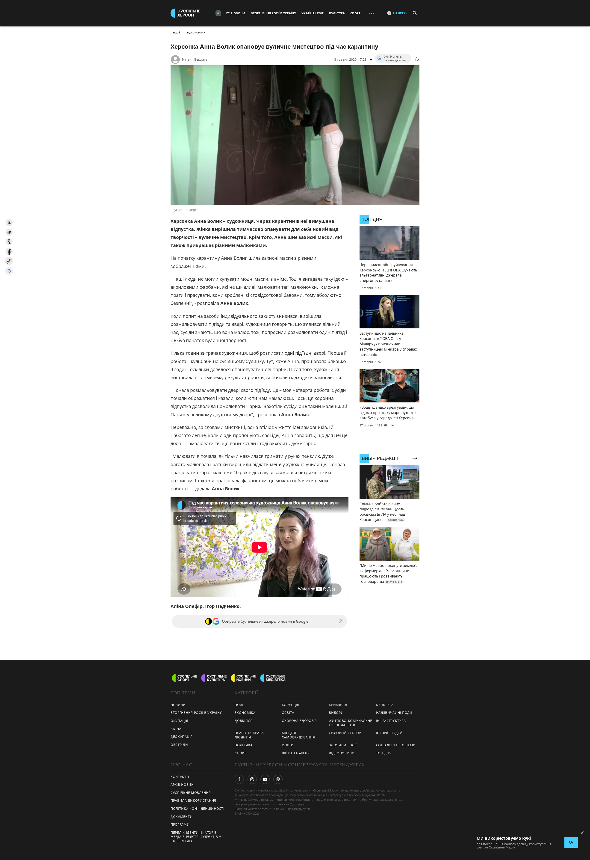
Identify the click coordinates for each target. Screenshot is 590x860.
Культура (337, 13)
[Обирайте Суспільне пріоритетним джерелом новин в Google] (9, 271)
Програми (180, 824)
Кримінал (338, 704)
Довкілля (244, 720)
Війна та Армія (296, 753)
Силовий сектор (345, 733)
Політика (244, 745)
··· (371, 13)
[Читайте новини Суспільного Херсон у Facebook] (239, 779)
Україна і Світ (312, 13)
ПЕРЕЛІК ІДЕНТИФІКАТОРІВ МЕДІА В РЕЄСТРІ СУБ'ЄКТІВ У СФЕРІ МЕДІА (196, 836)
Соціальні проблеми (396, 745)
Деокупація (182, 736)
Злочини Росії (343, 745)
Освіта (288, 712)
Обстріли (179, 744)
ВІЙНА (176, 728)
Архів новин (182, 784)
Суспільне (297, 804)
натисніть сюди (299, 809)
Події (176, 32)
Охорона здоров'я (299, 720)
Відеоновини (196, 32)
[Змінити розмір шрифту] (417, 59)
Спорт (355, 13)
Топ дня (384, 753)
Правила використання (193, 800)
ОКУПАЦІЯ (179, 720)
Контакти (180, 776)
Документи (181, 816)
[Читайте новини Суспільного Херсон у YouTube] (265, 779)
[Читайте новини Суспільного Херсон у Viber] (278, 779)
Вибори (336, 712)
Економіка (245, 712)
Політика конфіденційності (197, 808)
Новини (178, 704)
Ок (571, 842)
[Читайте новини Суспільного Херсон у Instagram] (252, 779)
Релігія (288, 745)
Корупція (290, 704)
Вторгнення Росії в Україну (273, 13)
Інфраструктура (391, 720)
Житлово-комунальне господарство (350, 722)
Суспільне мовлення (191, 792)
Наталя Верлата (194, 59)
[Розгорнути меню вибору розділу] (218, 13)
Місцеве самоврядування (298, 735)
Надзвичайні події (394, 712)
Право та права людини (249, 735)
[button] (9, 222)
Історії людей (389, 733)
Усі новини (235, 13)
